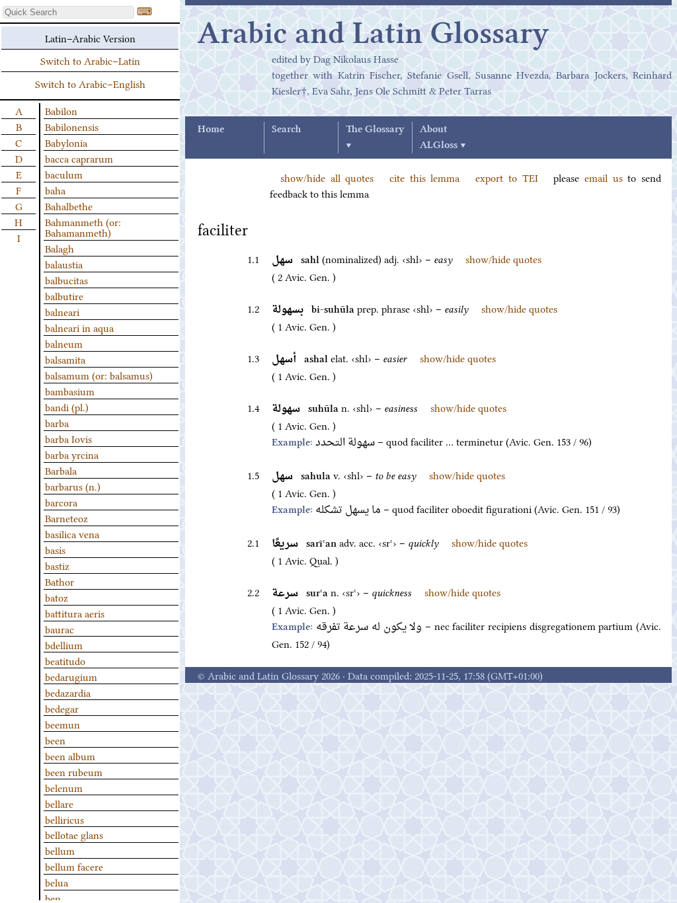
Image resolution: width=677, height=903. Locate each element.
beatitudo (65, 660)
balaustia (64, 263)
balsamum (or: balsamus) (99, 375)
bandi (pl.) (67, 406)
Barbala (61, 470)
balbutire (64, 295)
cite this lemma (424, 177)
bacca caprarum (79, 158)
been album (70, 755)
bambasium (70, 390)
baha (55, 189)
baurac (59, 628)
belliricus (64, 819)
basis (55, 549)
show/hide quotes (503, 258)
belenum (64, 787)
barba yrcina (72, 454)
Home (211, 129)
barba (57, 422)
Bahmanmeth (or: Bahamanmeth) (83, 226)
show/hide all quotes (327, 177)
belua (56, 882)
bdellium (64, 644)
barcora (61, 501)
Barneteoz (66, 517)
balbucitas (66, 279)
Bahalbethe (69, 205)
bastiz (57, 565)
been (55, 739)
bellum (60, 850)
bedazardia (68, 692)
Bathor (59, 581)
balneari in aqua (79, 327)
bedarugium (71, 676)
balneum (64, 343)
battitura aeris (74, 613)
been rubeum (73, 771)
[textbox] (68, 12)
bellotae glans (74, 834)
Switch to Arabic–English (90, 83)
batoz (56, 597)
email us (603, 177)
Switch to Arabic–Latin (90, 60)
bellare (59, 803)
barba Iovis (68, 438)
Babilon (61, 110)
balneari (62, 311)
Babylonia (66, 142)
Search (286, 129)
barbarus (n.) (72, 486)
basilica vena (72, 533)
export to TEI (506, 177)
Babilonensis (72, 126)
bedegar (62, 708)
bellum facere (74, 866)
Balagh (59, 248)
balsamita (65, 359)
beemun (62, 724)
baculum (64, 174)
